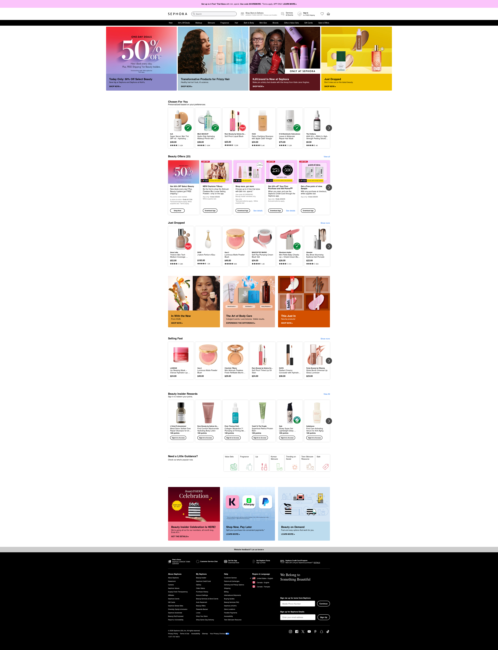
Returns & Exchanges (231, 581)
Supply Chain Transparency (178, 592)
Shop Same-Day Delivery (205, 620)
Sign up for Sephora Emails (292, 612)
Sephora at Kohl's (230, 606)
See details (257, 210)
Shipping (227, 588)
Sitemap (205, 633)
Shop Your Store (202, 616)
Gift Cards (308, 22)
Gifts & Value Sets (291, 22)
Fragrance (224, 22)
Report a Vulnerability (175, 620)
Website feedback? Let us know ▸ (249, 549)
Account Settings (202, 595)
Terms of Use (184, 633)
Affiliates (171, 595)
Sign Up (323, 617)
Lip (256, 456)
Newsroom (172, 581)
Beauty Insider (201, 578)
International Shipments (232, 595)
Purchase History (202, 592)
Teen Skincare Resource (307, 457)
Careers (171, 585)
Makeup (198, 22)
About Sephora (173, 578)
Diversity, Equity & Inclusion (177, 609)
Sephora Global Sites (175, 606)
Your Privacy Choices (217, 633)
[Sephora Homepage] (177, 13)
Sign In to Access (178, 438)
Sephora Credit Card (203, 581)
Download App (210, 210)
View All (327, 394)
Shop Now (177, 210)
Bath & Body (249, 22)
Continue (323, 603)
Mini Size (263, 22)
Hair (236, 22)
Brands (275, 22)
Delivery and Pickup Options (234, 585)
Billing (226, 592)
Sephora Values (173, 588)
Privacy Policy (173, 633)
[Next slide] (329, 128)
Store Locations (229, 609)
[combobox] (214, 14)
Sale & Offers (323, 22)
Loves (198, 613)
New (170, 22)
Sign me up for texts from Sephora (295, 598)
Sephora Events (173, 599)
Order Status (200, 588)
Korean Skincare (274, 457)
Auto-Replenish (201, 602)
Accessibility (228, 616)
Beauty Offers (201, 606)
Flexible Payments (230, 613)
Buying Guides (229, 599)
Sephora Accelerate (175, 613)
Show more (325, 223)
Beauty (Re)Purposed (175, 616)
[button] (181, 421)
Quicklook (181, 129)
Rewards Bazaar (202, 609)
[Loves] (322, 14)
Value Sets (229, 456)
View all (327, 156)
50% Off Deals (184, 22)
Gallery (198, 585)
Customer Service (230, 578)
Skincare (211, 22)
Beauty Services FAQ (231, 602)
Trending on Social (291, 457)
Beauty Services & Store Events (207, 599)
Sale (318, 456)
